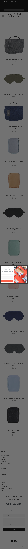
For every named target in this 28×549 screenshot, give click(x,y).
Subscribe (7, 280)
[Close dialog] (26, 267)
